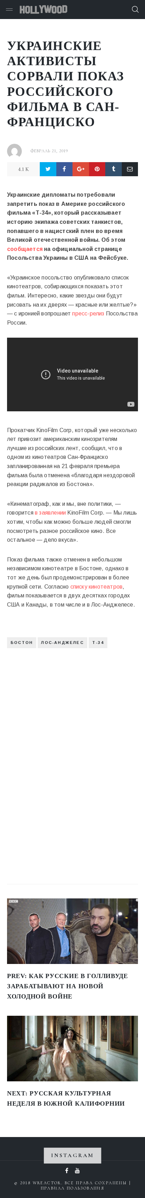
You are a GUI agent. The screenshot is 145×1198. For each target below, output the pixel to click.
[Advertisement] (60, 761)
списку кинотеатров (96, 587)
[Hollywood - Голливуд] (43, 9)
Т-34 (98, 642)
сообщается (25, 249)
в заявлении (50, 513)
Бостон (22, 642)
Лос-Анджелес (62, 642)
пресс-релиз (88, 314)
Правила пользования (73, 1188)
